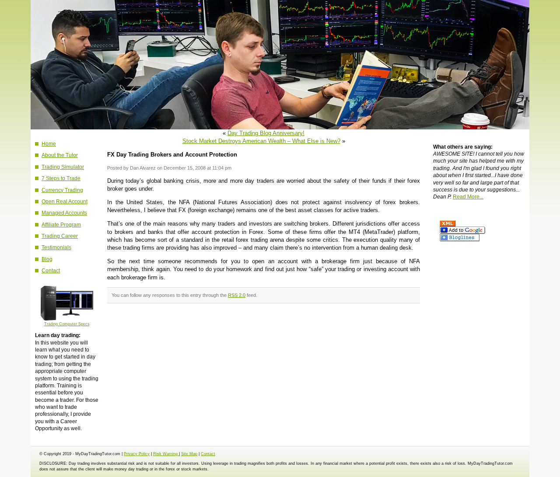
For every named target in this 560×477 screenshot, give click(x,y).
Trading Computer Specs (67, 324)
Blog (47, 259)
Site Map (189, 454)
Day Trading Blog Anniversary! (266, 133)
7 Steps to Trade (61, 178)
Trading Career (60, 236)
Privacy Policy (137, 454)
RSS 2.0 (236, 295)
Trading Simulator (63, 167)
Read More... (468, 196)
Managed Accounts (64, 213)
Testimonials (56, 247)
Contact (51, 270)
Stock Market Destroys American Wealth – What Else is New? (261, 141)
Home (49, 143)
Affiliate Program (61, 224)
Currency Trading (62, 190)
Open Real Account (65, 201)
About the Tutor (60, 155)
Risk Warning (166, 454)
